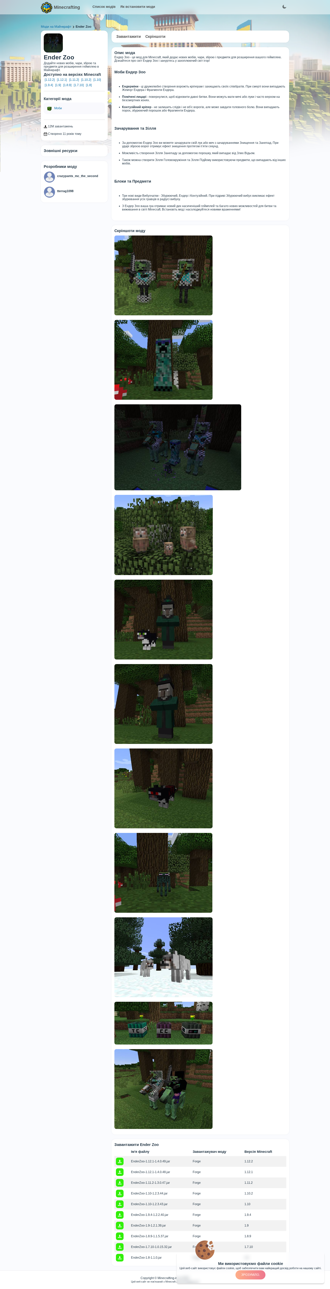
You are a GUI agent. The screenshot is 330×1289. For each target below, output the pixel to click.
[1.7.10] (79, 85)
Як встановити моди (137, 7)
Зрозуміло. (250, 1274)
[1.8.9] (67, 85)
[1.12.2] (50, 79)
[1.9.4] (49, 85)
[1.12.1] (62, 79)
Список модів (104, 7)
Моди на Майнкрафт (56, 26)
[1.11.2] (74, 79)
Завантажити (128, 36)
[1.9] (58, 85)
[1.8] (89, 85)
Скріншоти (155, 36)
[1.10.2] (86, 79)
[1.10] (97, 79)
